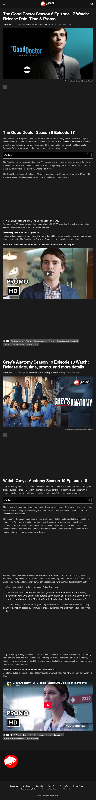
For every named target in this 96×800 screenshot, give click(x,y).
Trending (47, 372)
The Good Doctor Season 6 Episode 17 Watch (21, 345)
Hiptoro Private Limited (50, 795)
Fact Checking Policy (29, 789)
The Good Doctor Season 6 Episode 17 (63, 341)
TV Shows (47, 24)
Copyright (39, 786)
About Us (51, 786)
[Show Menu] (4, 4)
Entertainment (33, 24)
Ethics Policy (78, 786)
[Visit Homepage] (48, 3)
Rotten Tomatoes (50, 587)
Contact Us (14, 786)
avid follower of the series (69, 141)
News (41, 24)
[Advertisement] (48, 109)
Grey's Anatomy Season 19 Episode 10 (48, 735)
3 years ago (21, 24)
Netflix (49, 168)
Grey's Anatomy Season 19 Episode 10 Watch (21, 739)
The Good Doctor (17, 341)
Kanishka (8, 24)
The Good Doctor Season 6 (36, 341)
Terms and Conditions (50, 789)
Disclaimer (27, 786)
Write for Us (64, 786)
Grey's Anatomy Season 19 (21, 735)
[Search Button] (91, 4)
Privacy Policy (68, 789)
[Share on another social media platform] (5, 87)
